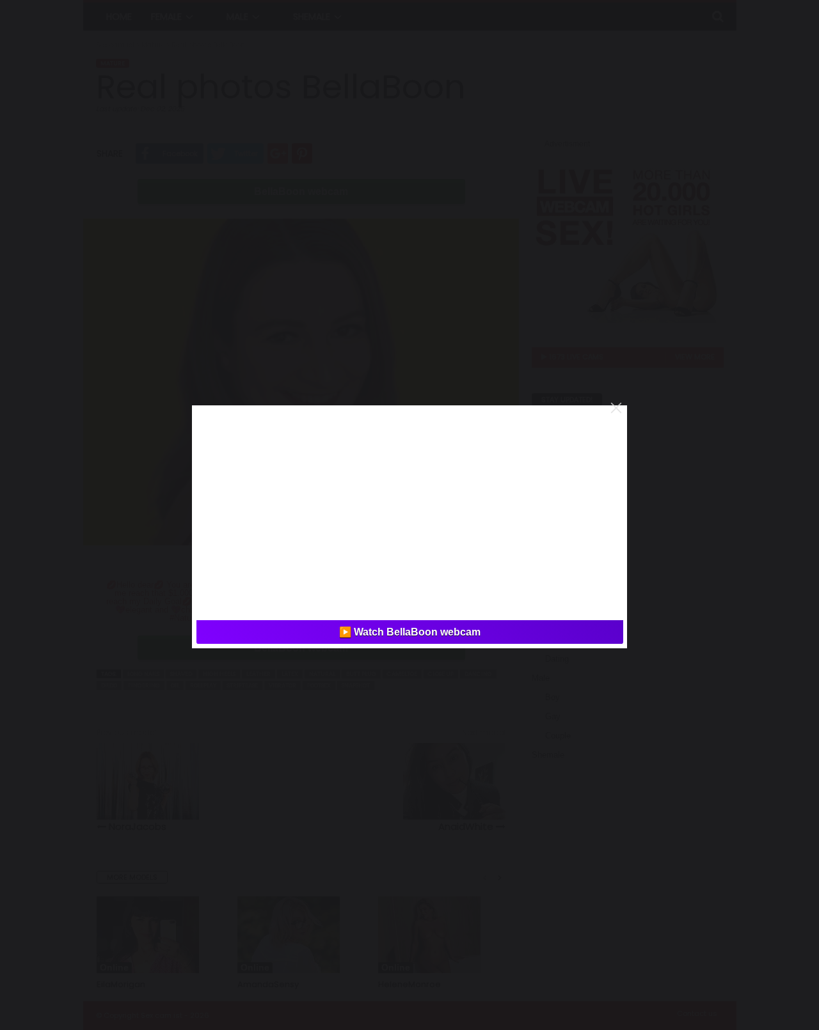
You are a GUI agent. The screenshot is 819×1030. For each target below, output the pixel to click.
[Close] (616, 408)
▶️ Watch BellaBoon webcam (410, 632)
